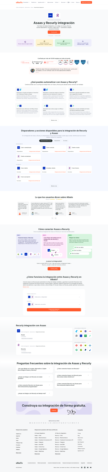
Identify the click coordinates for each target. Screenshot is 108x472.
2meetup (18, 447)
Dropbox (18, 445)
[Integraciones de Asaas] (81, 336)
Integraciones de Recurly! (85, 151)
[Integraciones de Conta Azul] (76, 331)
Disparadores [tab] (57, 140)
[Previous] (52, 218)
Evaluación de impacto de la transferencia (71, 462)
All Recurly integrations (60, 433)
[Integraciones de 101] (81, 331)
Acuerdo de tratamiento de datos (54, 462)
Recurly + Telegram (60, 442)
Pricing (79, 433)
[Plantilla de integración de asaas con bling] (80, 94)
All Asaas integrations (40, 433)
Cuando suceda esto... (31, 293)
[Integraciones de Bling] (90, 336)
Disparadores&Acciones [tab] (46, 140)
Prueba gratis (54, 32)
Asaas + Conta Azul (39, 446)
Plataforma (33, 2)
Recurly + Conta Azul (60, 446)
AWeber (18, 449)
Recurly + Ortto (59, 435)
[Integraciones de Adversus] (85, 331)
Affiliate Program (81, 448)
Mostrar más (54, 120)
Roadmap (80, 444)
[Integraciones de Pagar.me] (81, 350)
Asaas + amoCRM (39, 444)
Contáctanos (89, 462)
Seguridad (83, 462)
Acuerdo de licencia (32, 462)
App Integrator (81, 442)
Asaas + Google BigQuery (41, 449)
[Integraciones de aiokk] (76, 336)
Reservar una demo (86, 2)
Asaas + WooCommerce (40, 437)
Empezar (54, 410)
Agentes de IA (81, 450)
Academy (80, 439)
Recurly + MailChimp (60, 451)
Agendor (18, 436)
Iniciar (73, 2)
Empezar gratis (54, 269)
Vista (17, 440)
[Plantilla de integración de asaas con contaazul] (27, 94)
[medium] (91, 467)
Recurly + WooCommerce (61, 437)
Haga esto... (29, 301)
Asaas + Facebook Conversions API (43, 440)
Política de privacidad (42, 462)
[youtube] (87, 467)
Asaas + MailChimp (39, 451)
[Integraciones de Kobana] (85, 345)
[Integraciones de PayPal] (85, 350)
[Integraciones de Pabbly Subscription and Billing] (76, 350)
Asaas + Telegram (39, 442)
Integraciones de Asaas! (34, 151)
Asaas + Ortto (38, 435)
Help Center (80, 437)
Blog (79, 435)
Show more (18, 452)
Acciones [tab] (65, 140)
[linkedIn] (85, 467)
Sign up (77, 2)
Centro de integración (20, 7)
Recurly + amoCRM (59, 444)
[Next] (55, 218)
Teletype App (19, 442)
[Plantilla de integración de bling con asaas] (27, 109)
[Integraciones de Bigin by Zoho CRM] (85, 336)
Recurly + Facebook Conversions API (64, 440)
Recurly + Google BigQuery (61, 449)
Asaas (32, 7)
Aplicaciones (50, 2)
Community (80, 446)
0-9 (30, 423)
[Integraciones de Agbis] (90, 331)
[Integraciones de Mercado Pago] (90, 345)
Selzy (17, 438)
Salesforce (18, 433)
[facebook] (81, 467)
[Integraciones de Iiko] (76, 345)
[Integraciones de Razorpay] (90, 350)
